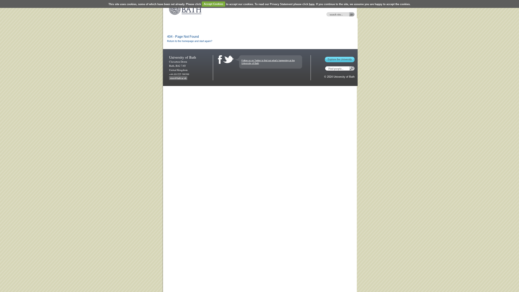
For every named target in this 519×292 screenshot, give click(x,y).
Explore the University (340, 59)
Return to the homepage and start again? (189, 41)
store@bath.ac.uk (178, 78)
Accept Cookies (213, 3)
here (311, 3)
